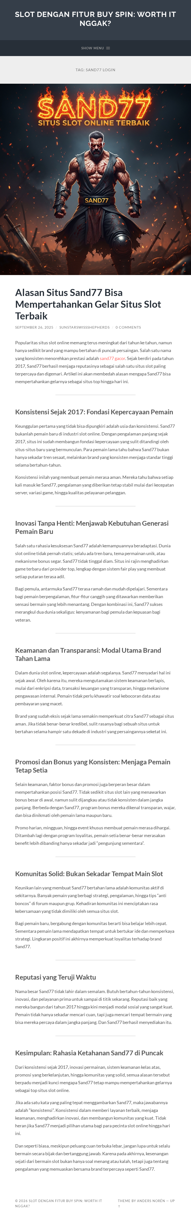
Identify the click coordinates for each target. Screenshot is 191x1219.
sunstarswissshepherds (84, 327)
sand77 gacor (112, 358)
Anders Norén (151, 1201)
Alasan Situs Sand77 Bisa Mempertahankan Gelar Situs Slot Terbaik (88, 303)
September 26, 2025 (34, 327)
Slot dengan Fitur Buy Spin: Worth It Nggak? (95, 19)
